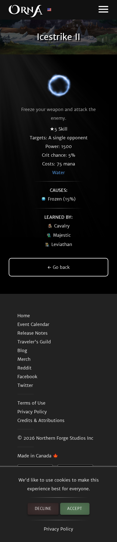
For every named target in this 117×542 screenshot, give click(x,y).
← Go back (58, 267)
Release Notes (32, 333)
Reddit (24, 368)
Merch (23, 359)
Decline (43, 508)
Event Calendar (33, 324)
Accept (74, 508)
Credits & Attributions (40, 420)
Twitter (25, 385)
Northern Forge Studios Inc (64, 438)
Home (23, 315)
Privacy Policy (58, 529)
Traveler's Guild (34, 341)
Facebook (27, 376)
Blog (22, 350)
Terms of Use (31, 403)
